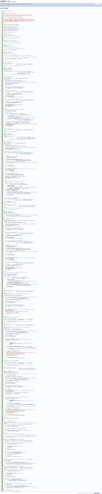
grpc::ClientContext (22, 72)
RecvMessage (9, 95)
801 (2, 425)
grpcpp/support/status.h (13, 30)
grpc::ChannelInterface (22, 71)
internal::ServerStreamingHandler (17, 363)
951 (2, 486)
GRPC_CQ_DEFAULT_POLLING (31, 187)
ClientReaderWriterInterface (12, 205)
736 (2, 385)
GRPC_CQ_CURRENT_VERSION (14, 187)
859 (2, 446)
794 (2, 422)
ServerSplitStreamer (10, 466)
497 (2, 241)
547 (2, 272)
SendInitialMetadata (14, 43)
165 (2, 71)
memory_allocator (29, 162)
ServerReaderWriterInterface (12, 368)
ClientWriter (7, 183)
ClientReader (7, 113)
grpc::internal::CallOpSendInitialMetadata (25, 152)
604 (2, 304)
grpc (9, 33)
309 (2, 145)
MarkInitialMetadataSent (13, 301)
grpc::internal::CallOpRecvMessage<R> (24, 92)
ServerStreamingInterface (11, 40)
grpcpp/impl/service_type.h (13, 29)
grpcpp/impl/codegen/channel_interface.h (16, 28)
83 (2, 45)
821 (2, 435)
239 (2, 109)
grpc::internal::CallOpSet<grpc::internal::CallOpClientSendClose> (19, 168)
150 (2, 63)
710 (2, 368)
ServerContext (7, 317)
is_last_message (13, 156)
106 (2, 52)
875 (2, 452)
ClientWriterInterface (10, 129)
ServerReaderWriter (10, 422)
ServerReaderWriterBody (9, 373)
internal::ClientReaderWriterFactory (17, 272)
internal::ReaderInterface (24, 64)
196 (2, 86)
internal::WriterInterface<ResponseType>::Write (17, 451)
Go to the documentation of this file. (7, 10)
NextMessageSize (13, 48)
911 (2, 470)
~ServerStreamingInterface (13, 41)
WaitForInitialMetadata (11, 80)
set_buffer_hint (13, 340)
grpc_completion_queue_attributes (15, 116)
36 (2, 35)
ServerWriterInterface (10, 324)
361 (2, 172)
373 (2, 181)
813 (2, 430)
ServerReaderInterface (22, 293)
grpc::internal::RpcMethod (25, 72)
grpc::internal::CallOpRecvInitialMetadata (25, 91)
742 (2, 389)
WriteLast (8, 58)
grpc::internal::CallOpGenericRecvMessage (24, 199)
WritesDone (12, 131)
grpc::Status (10, 38)
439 (2, 214)
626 (2, 319)
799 (2, 424)
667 (2, 339)
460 (2, 221)
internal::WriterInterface (24, 325)
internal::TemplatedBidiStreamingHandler (18, 435)
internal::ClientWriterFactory (16, 181)
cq (8, 302)
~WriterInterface (11, 54)
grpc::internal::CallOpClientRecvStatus (24, 100)
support (8, 5)
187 (2, 80)
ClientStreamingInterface (11, 35)
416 (2, 205)
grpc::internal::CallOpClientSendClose (24, 120)
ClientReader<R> (10, 71)
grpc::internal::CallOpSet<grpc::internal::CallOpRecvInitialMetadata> (19, 82)
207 (2, 90)
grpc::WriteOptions (22, 55)
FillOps (8, 83)
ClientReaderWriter (8, 277)
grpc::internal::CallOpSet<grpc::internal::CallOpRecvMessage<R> (18, 309)
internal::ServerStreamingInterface (26, 324)
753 (2, 397)
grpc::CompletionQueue (9, 110)
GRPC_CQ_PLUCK (22, 187)
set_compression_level (19, 348)
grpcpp (5, 5)
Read (7, 90)
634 (2, 324)
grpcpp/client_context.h (13, 26)
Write (11, 55)
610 (2, 308)
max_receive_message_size (18, 87)
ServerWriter (8, 327)
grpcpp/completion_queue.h (13, 27)
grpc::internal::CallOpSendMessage (23, 119)
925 (2, 473)
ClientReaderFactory (10, 69)
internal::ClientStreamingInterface (26, 63)
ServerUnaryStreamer (10, 462)
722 (2, 375)
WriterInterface (9, 52)
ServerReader (8, 293)
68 (2, 40)
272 (2, 129)
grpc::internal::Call (9, 111)
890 (2, 462)
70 (2, 41)
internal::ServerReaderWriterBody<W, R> (13, 433)
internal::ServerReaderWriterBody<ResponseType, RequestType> (17, 459)
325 (2, 152)
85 (2, 47)
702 (2, 363)
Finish (14, 38)
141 (2, 58)
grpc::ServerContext (26, 321)
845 (2, 443)
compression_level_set (14, 299)
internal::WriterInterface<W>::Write (14, 151)
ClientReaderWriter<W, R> (12, 214)
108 (2, 54)
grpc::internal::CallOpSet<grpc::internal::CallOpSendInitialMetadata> (20, 192)
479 (2, 232)
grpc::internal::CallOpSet (10, 91)
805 (2, 428)
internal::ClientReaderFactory (16, 109)
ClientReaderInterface (10, 63)
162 (2, 69)
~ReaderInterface (11, 47)
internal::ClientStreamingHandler (17, 319)
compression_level (23, 299)
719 (2, 373)
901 (2, 466)
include (2, 5)
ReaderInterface (9, 45)
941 (2, 479)
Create (16, 71)
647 (2, 328)
